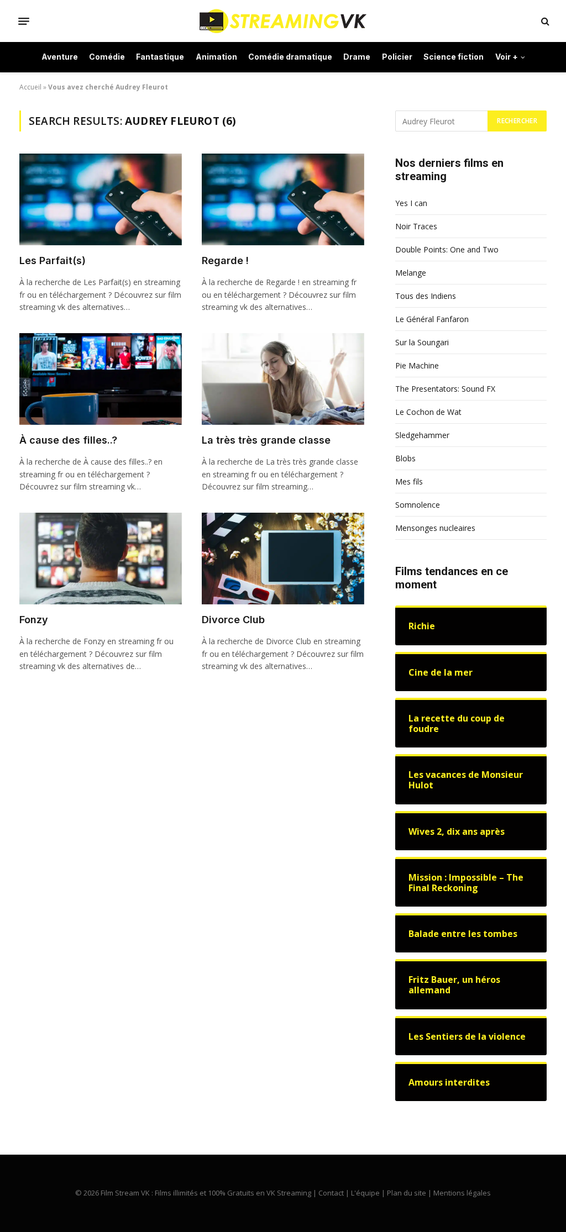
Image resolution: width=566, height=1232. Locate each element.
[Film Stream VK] (283, 21)
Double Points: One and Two (447, 249)
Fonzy (33, 619)
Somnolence (417, 504)
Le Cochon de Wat (428, 412)
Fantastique (160, 56)
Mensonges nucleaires (435, 528)
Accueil (30, 87)
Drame (356, 56)
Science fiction (453, 56)
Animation (216, 56)
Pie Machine (417, 365)
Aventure (59, 56)
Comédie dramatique (290, 56)
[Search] (544, 21)
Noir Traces (416, 226)
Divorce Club (233, 619)
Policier (397, 56)
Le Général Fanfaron (432, 319)
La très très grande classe (266, 440)
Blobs (405, 458)
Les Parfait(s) (52, 260)
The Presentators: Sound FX (445, 388)
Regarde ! (225, 260)
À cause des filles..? (68, 440)
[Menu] (23, 21)
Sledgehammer (422, 435)
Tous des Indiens (425, 296)
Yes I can (411, 203)
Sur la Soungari (422, 342)
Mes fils (409, 481)
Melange (410, 272)
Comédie (107, 56)
